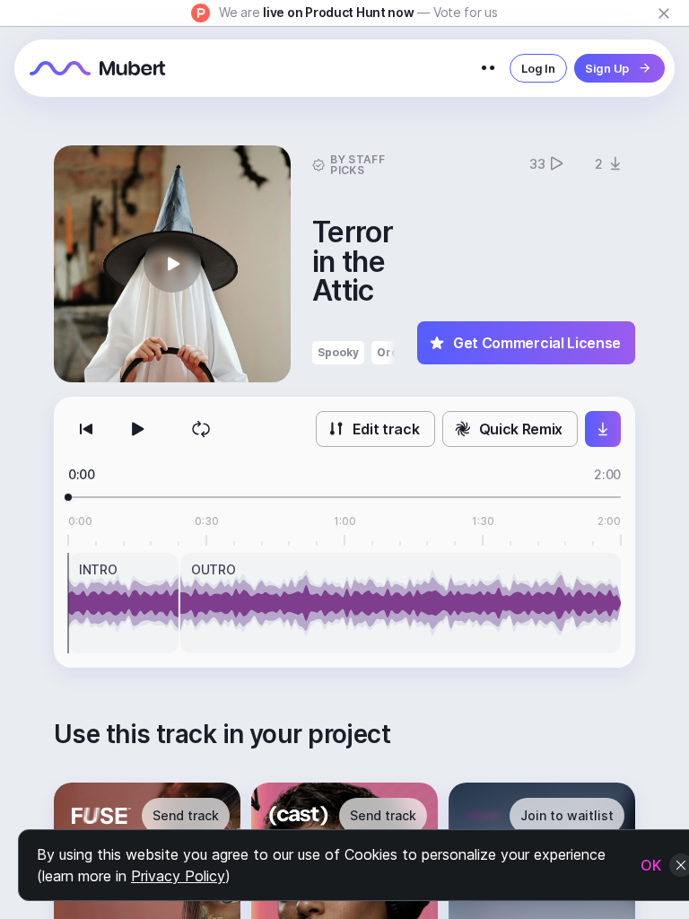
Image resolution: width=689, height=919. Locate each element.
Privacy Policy (178, 876)
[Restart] (86, 429)
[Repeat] (201, 429)
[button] (172, 263)
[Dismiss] (664, 13)
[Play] (136, 429)
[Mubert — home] (98, 68)
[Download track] (603, 429)
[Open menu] (488, 68)
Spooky (338, 352)
